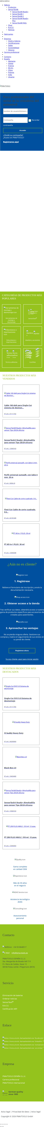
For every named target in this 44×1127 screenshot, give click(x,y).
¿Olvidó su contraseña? (13, 135)
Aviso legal (5, 1111)
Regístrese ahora (22, 650)
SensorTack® (13, 9)
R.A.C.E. (11, 27)
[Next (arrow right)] (3, 1126)
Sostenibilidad (13, 48)
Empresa (7, 39)
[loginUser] (15, 111)
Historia (11, 50)
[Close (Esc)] (1, 1124)
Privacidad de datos (20, 1111)
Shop (10, 25)
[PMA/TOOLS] (8, 86)
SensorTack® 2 (18, 16)
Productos (12, 7)
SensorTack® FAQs (19, 23)
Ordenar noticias (10, 998)
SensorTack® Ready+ (20, 12)
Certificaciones (14, 43)
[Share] (3, 1124)
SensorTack (8, 1002)
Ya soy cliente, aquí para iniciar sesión (22, 659)
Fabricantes (8, 34)
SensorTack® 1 (18, 14)
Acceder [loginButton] (22, 130)
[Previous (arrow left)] (1, 1126)
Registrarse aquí (11, 142)
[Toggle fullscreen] (5, 1124)
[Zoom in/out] (7, 1124)
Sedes (10, 45)
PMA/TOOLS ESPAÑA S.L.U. (14, 1076)
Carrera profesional (11, 52)
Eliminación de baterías (13, 995)
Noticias (11, 30)
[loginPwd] (15, 120)
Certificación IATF (10, 1009)
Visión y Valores (14, 41)
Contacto (7, 57)
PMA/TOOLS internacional (14, 1083)
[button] (5, 1)
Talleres (7, 5)
